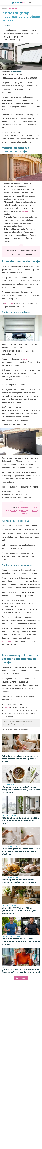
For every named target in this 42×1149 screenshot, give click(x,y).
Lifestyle (4, 8)
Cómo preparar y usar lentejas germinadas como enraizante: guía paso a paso (19, 910)
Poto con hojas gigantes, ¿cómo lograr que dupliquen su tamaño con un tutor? (21, 820)
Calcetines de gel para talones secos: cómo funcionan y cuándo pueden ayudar (20, 759)
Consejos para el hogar (10, 785)
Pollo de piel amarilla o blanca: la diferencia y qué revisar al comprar (19, 880)
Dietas (4, 967)
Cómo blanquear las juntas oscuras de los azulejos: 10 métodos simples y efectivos (21, 851)
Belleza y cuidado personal (12, 754)
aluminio (26, 359)
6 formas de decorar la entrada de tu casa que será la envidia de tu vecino (22, 510)
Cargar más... (21, 978)
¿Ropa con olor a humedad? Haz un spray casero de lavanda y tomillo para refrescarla (21, 789)
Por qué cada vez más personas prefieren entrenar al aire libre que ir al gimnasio (21, 941)
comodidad (9, 303)
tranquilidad (7, 641)
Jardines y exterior (9, 815)
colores (25, 211)
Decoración (13, 8)
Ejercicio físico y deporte (11, 936)
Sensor (7, 707)
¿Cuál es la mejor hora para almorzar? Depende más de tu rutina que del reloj (21, 970)
